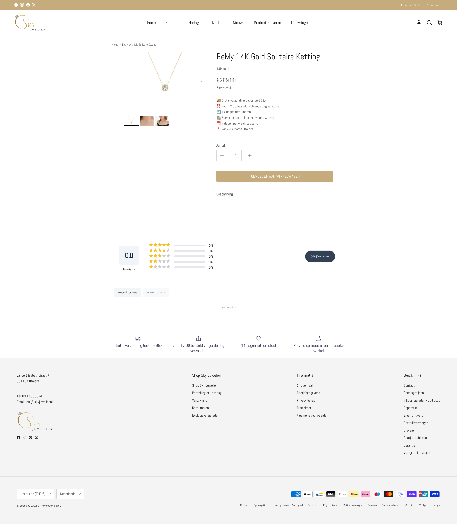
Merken (218, 22)
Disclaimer (304, 407)
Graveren (410, 430)
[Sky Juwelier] (29, 23)
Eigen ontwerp (413, 415)
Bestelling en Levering (207, 392)
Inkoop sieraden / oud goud (422, 400)
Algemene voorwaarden (312, 415)
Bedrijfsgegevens (308, 392)
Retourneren (200, 407)
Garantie (409, 445)
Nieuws (238, 22)
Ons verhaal (305, 385)
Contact (409, 385)
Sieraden (172, 22)
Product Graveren (267, 22)
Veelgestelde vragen (417, 452)
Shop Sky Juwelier (204, 385)
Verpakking (199, 400)
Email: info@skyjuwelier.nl (35, 401)
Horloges (196, 22)
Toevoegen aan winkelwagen (274, 176)
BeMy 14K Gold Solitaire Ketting (139, 45)
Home (151, 22)
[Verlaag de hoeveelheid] (222, 155)
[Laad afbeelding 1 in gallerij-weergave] (165, 79)
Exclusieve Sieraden (205, 415)
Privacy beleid (306, 400)
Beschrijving (224, 194)
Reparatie (410, 407)
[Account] (418, 23)
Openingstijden (414, 392)
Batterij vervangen (416, 422)
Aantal (220, 145)
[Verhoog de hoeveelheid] (249, 155)
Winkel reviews (156, 292)
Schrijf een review (320, 256)
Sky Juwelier (33, 506)
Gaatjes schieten (415, 437)
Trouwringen (300, 22)
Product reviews (127, 292)
